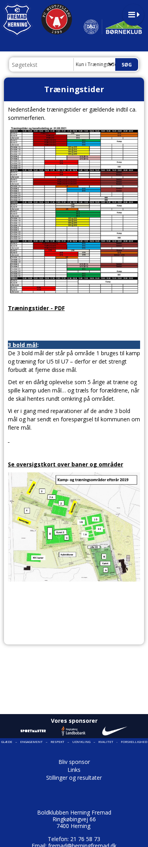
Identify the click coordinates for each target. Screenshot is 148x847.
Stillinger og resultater (74, 777)
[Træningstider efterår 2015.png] (8, 439)
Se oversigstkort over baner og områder (65, 464)
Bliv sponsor (74, 762)
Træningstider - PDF (36, 308)
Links (74, 769)
